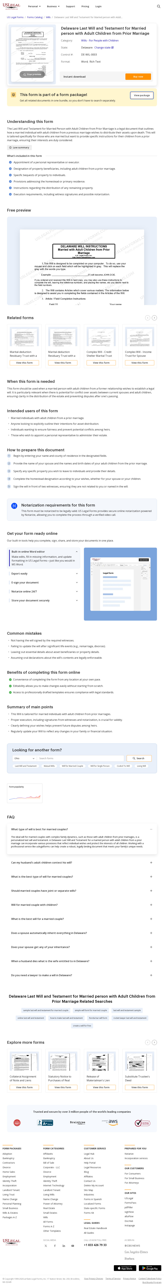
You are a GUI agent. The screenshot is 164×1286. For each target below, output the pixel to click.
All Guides (89, 1232)
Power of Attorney (52, 1203)
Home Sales (9, 1171)
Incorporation (10, 1185)
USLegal (129, 1198)
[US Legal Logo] (11, 1242)
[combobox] (80, 758)
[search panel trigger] (158, 6)
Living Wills (48, 1194)
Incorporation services (136, 1158)
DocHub (129, 1220)
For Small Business (134, 1178)
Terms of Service (113, 1278)
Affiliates (88, 1176)
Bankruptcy (8, 1158)
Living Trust (9, 1194)
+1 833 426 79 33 (95, 1245)
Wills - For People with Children (100, 40)
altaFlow (129, 1216)
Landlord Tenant (11, 1190)
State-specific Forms (94, 1208)
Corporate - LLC (51, 1167)
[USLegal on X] (45, 1245)
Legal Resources (92, 1167)
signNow (129, 1211)
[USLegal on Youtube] (72, 1245)
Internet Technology (53, 1185)
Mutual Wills (49, 766)
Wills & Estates (10, 1212)
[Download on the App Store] (125, 1268)
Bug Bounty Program (152, 1282)
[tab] (43, 558)
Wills (45, 1217)
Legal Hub (89, 1153)
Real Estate (49, 1208)
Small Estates (50, 1212)
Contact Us (89, 1180)
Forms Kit (89, 1212)
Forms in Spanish (93, 1199)
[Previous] (147, 317)
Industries (89, 1194)
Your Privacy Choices (93, 1278)
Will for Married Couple (72, 766)
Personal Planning (12, 1203)
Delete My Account (94, 1185)
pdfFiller (129, 1207)
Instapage (130, 1225)
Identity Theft (9, 1180)
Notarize (129, 1153)
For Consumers (133, 1173)
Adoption (7, 1153)
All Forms (48, 1221)
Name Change (10, 1199)
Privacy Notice (129, 1278)
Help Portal (89, 1162)
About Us (89, 1158)
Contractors (9, 1162)
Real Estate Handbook (95, 1228)
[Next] (154, 317)
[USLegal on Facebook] (54, 1245)
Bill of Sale (48, 1162)
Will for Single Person (100, 766)
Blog (86, 1171)
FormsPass (130, 1202)
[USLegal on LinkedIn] (63, 1245)
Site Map (88, 1190)
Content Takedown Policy (150, 1278)
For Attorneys (132, 1182)
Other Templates (52, 1230)
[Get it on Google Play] (150, 1268)
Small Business (10, 1208)
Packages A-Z (10, 1217)
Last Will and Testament (26, 766)
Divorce (7, 1167)
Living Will (141, 766)
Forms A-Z (48, 1226)
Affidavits (48, 1153)
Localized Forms (92, 1203)
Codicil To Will (123, 766)
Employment (9, 1176)
